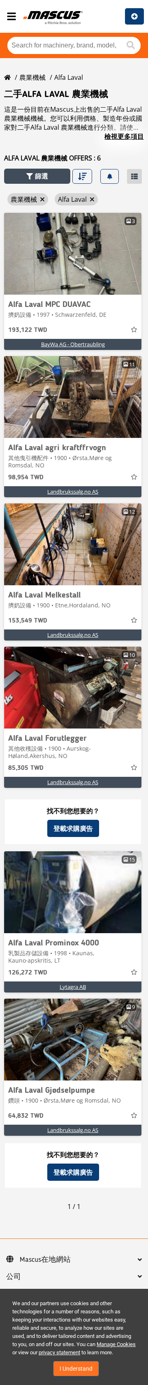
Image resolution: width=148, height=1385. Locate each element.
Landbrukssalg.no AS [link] (72, 491)
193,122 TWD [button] (27, 330)
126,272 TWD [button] (27, 973)
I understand (76, 1368)
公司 (13, 1277)
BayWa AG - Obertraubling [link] (73, 344)
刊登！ (134, 16)
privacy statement (59, 1352)
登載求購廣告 (73, 828)
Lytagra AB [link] (73, 986)
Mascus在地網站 (45, 1259)
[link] (72, 254)
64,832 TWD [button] (26, 1116)
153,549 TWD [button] (27, 621)
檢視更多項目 (124, 136)
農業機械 (32, 77)
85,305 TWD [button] (26, 768)
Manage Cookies (116, 1344)
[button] (37, 176)
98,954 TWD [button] (26, 477)
